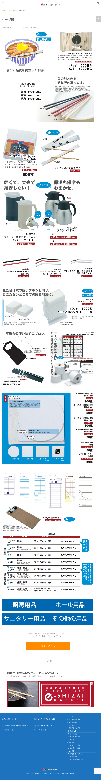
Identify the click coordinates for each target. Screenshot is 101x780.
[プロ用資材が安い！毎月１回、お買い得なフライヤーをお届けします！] (50, 694)
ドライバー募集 (75, 745)
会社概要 (71, 751)
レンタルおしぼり (74, 719)
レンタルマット (73, 725)
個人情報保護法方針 (76, 759)
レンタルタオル (73, 722)
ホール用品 (73, 734)
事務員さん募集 (75, 748)
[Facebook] (45, 661)
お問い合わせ (48, 646)
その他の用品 (74, 739)
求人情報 (71, 742)
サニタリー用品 (75, 737)
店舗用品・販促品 (12, 10)
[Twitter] (48, 661)
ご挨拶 (70, 717)
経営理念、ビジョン (76, 754)
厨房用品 (73, 731)
